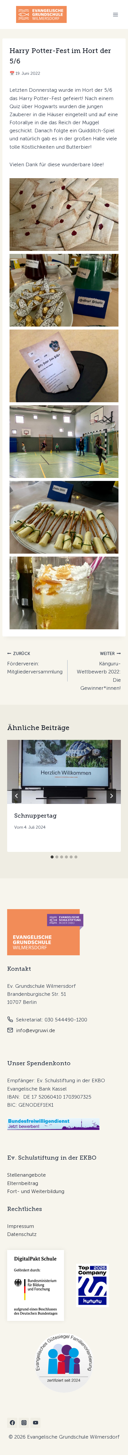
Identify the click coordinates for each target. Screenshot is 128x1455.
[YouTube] (35, 1423)
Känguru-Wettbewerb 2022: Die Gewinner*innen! (99, 671)
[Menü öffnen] (115, 14)
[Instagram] (24, 1423)
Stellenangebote (26, 1175)
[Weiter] (111, 796)
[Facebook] (12, 1423)
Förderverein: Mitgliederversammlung (35, 663)
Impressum (20, 1226)
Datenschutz (22, 1234)
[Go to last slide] (16, 796)
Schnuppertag (35, 815)
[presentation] (64, 772)
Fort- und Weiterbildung (35, 1191)
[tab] (52, 856)
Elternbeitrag (22, 1183)
